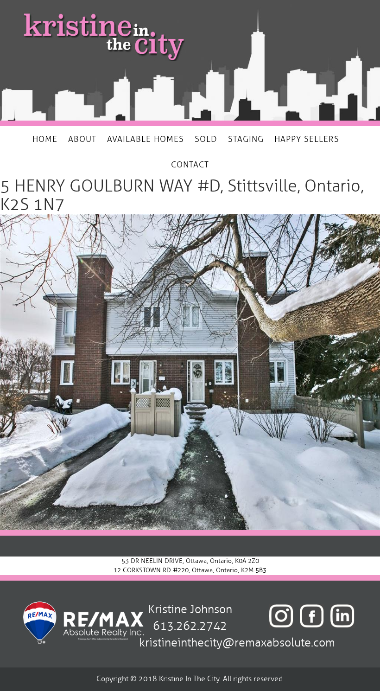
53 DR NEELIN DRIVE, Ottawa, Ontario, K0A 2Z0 (190, 561)
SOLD (206, 139)
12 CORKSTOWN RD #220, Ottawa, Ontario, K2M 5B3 (190, 570)
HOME (44, 139)
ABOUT (82, 139)
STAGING (246, 139)
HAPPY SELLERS (306, 139)
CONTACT (190, 164)
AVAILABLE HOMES (145, 139)
